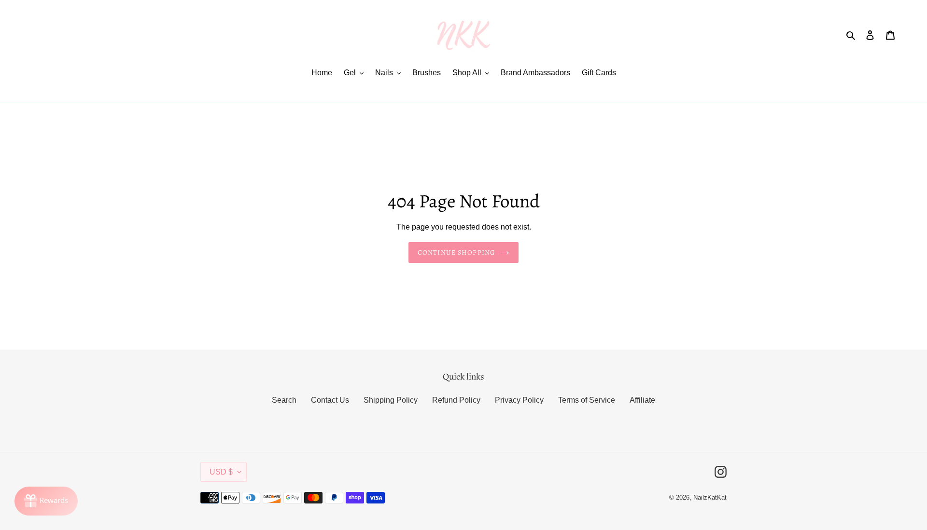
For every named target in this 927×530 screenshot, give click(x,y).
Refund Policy (456, 400)
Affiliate (642, 400)
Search (284, 400)
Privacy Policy (519, 400)
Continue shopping (456, 252)
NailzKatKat (710, 497)
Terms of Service (586, 400)
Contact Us (330, 400)
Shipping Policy (391, 400)
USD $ (221, 472)
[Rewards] (46, 501)
